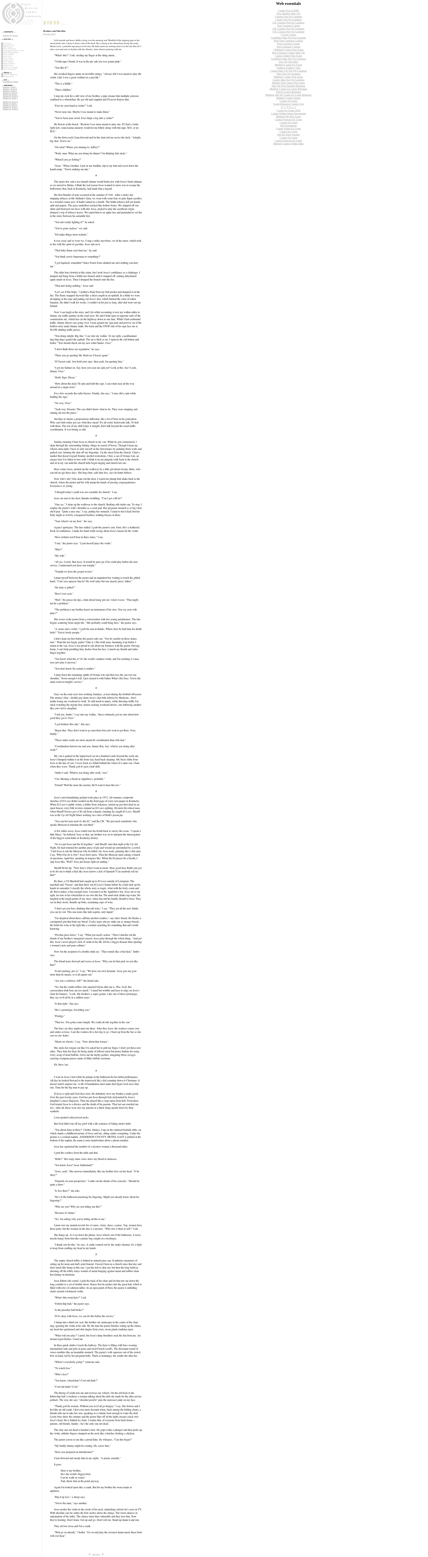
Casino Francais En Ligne (288, 140)
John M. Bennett (9, 49)
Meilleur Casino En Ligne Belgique (288, 89)
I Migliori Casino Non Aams (288, 49)
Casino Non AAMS (288, 10)
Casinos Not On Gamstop (288, 16)
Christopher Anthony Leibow (14, 51)
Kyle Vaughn (8, 62)
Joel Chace (7, 43)
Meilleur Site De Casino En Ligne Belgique (288, 95)
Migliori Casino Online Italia (288, 143)
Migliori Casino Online (288, 98)
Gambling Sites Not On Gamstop (288, 37)
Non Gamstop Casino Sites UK (288, 52)
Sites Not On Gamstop (288, 73)
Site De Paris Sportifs (288, 134)
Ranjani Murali (9, 63)
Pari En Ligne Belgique (288, 92)
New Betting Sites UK (288, 13)
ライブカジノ (288, 107)
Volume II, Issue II (10, 93)
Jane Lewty (7, 56)
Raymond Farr (8, 45)
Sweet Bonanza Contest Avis (288, 104)
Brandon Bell (8, 76)
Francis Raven (8, 60)
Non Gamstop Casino (288, 25)
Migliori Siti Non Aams (288, 116)
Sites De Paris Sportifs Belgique (288, 86)
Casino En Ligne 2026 (288, 110)
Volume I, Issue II (10, 89)
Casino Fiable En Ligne (288, 128)
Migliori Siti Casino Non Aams (288, 82)
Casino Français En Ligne (288, 119)
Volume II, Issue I (10, 91)
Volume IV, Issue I (10, 98)
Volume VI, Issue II (10, 109)
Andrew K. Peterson (10, 67)
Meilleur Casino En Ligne (288, 64)
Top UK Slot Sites (288, 61)
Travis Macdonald (10, 69)
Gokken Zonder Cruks (288, 67)
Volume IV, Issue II (10, 102)
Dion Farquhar (8, 54)
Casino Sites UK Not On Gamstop (288, 70)
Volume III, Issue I (10, 95)
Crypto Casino (288, 34)
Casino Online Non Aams (288, 55)
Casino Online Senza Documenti (288, 113)
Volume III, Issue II (10, 96)
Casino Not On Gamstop (288, 19)
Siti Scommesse (288, 125)
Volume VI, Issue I (10, 107)
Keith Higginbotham (10, 52)
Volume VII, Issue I (10, 35)
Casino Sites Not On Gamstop (288, 79)
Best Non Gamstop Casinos (288, 40)
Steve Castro (7, 58)
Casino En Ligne (288, 101)
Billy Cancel (7, 47)
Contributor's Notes (10, 82)
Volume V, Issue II (10, 105)
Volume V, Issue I (10, 104)
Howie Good (7, 65)
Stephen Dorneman (10, 74)
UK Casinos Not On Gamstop (288, 22)
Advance (96, 1554)
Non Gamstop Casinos (288, 46)
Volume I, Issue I (9, 87)
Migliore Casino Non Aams (288, 76)
